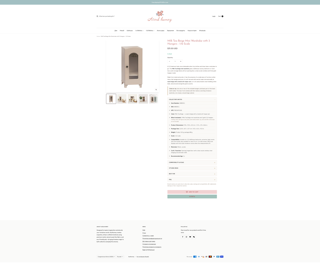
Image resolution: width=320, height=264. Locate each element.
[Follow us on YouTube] (190, 237)
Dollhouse (130, 30)
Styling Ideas (173, 168)
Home (98, 36)
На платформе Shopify (143, 256)
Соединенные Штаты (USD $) (105, 256)
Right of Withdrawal (148, 250)
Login (214, 16)
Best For (172, 173)
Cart (220, 16)
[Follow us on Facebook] (183, 237)
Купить (192, 196)
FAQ (170, 179)
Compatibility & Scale (176, 162)
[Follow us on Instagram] (186, 237)
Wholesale (202, 30)
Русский (119, 256)
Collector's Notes (175, 99)
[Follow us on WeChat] (194, 237)
